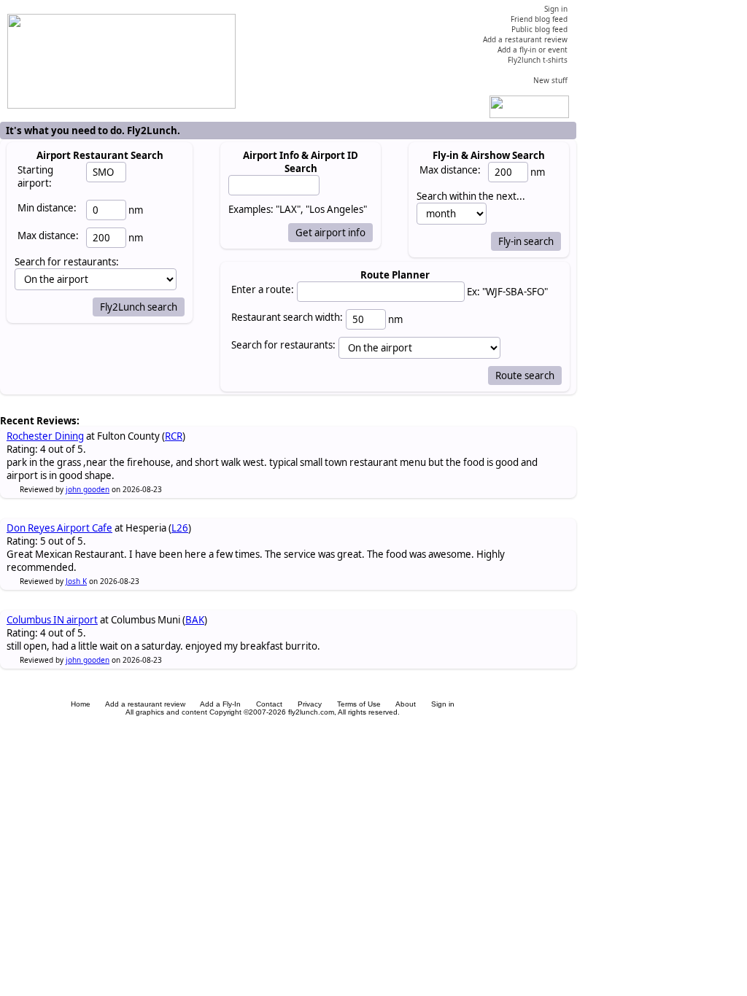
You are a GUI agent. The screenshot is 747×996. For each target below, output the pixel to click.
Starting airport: (35, 176)
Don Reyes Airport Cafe (59, 527)
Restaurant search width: (287, 317)
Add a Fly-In (220, 704)
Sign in (442, 704)
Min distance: (47, 207)
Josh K (76, 581)
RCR (173, 436)
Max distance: (48, 235)
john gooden (87, 489)
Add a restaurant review (145, 704)
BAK (194, 619)
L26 (179, 527)
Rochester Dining (45, 436)
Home (80, 704)
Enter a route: (262, 289)
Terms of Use (359, 704)
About (405, 704)
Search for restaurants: (283, 344)
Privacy (310, 704)
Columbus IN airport (52, 619)
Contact (269, 704)
